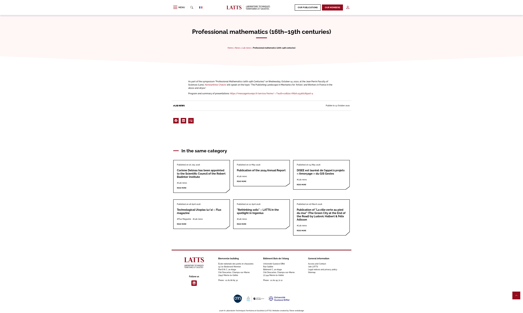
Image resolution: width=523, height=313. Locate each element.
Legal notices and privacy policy (322, 269)
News (237, 48)
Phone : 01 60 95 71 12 (272, 280)
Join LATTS (313, 267)
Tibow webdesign (296, 311)
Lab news (246, 48)
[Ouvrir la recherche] (191, 7)
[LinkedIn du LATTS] (194, 283)
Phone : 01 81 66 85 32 (228, 280)
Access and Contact (317, 264)
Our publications (308, 7)
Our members (332, 7)
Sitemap (312, 272)
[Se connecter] (348, 7)
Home (230, 48)
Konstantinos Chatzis (215, 84)
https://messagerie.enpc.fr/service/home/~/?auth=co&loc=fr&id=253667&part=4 (271, 93)
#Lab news (179, 106)
